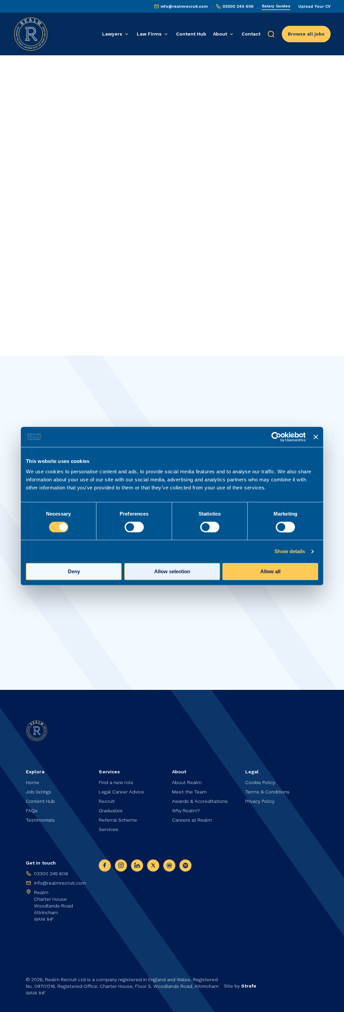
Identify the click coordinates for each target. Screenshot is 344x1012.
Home (32, 85)
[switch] (134, 527)
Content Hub (191, 34)
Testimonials (40, 820)
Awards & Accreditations (200, 801)
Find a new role (116, 782)
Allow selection (172, 571)
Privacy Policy (259, 801)
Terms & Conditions (267, 791)
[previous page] (34, 123)
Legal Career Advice (121, 791)
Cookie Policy (260, 782)
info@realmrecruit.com (184, 6)
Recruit (107, 801)
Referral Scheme (118, 820)
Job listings (38, 791)
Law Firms (149, 34)
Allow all (270, 571)
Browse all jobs (306, 34)
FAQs (32, 810)
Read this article (61, 643)
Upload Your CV (314, 6)
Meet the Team (189, 791)
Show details (289, 551)
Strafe (248, 986)
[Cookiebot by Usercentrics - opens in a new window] (276, 437)
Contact (251, 34)
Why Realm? (186, 810)
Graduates (111, 810)
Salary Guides (276, 6)
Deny (74, 571)
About (220, 34)
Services (108, 829)
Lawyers (112, 34)
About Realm (187, 782)
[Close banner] (315, 436)
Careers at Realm (192, 820)
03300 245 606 (238, 6)
